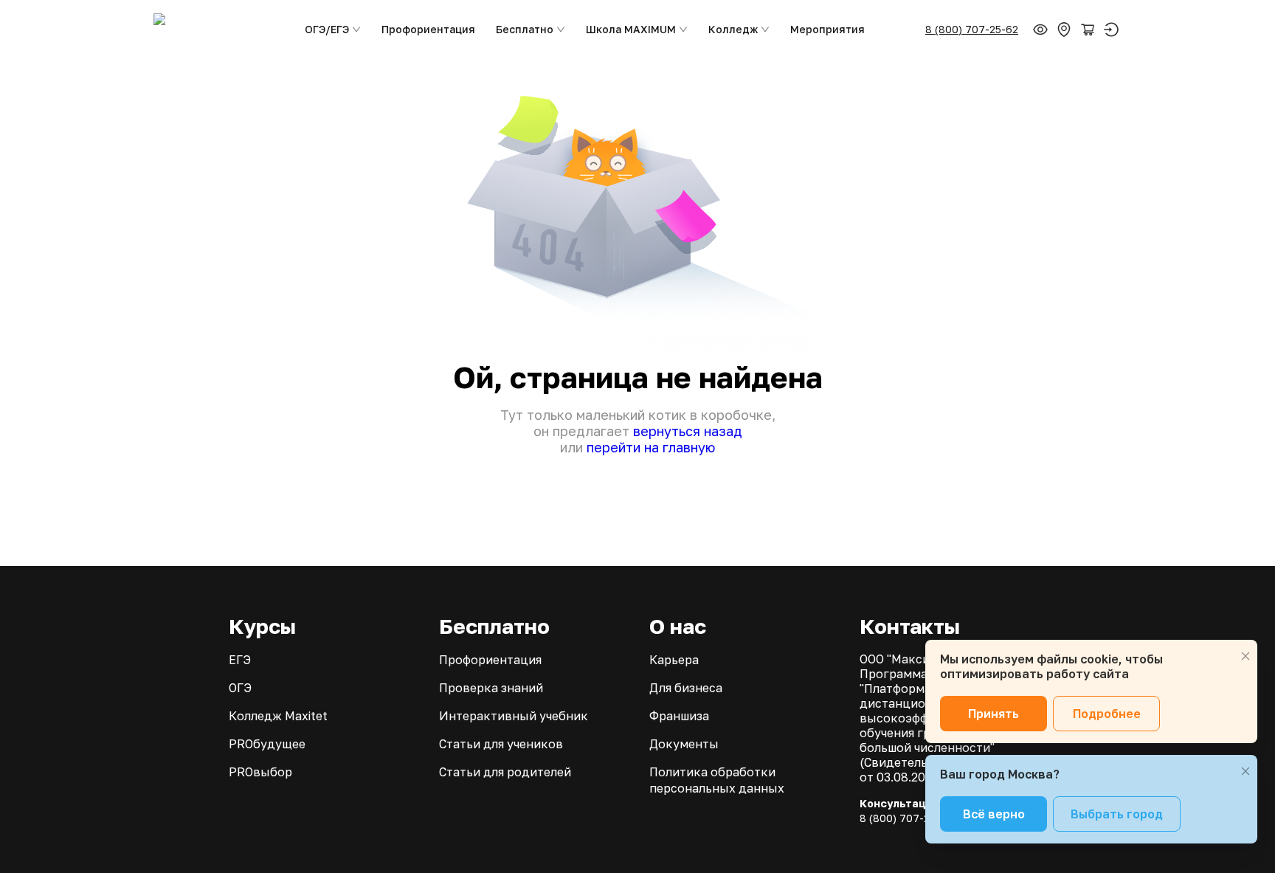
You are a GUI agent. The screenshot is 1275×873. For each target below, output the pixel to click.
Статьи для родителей (505, 772)
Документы (684, 743)
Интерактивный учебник (513, 715)
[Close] (1245, 656)
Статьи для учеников (501, 743)
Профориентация (428, 29)
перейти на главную (651, 447)
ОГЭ (240, 687)
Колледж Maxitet (278, 715)
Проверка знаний (491, 687)
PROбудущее (267, 743)
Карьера (674, 659)
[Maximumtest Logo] (215, 29)
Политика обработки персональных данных (716, 780)
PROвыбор (260, 772)
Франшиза (679, 715)
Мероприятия (827, 29)
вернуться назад (687, 431)
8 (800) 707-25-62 (971, 29)
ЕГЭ (240, 659)
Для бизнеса (685, 687)
